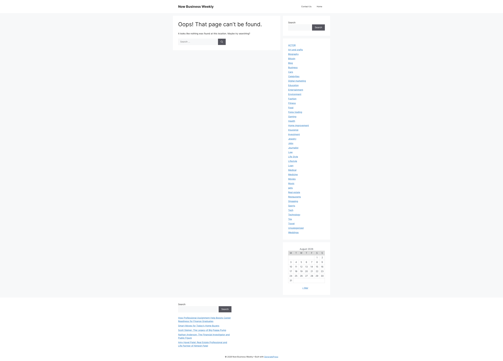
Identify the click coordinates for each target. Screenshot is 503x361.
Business (293, 67)
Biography (293, 54)
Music (291, 183)
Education (293, 85)
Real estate (294, 192)
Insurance (293, 130)
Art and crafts (295, 49)
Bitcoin (291, 58)
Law (290, 152)
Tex (290, 219)
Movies (292, 179)
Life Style (293, 156)
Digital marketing (297, 81)
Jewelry (292, 139)
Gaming (292, 116)
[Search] (222, 42)
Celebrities (293, 76)
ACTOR (292, 45)
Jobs (290, 143)
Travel (291, 223)
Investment (294, 134)
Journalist (293, 147)
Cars (290, 72)
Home (319, 6)
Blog (290, 63)
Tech (290, 210)
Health (291, 121)
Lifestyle (292, 161)
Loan (290, 165)
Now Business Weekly (196, 7)
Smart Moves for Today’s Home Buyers (198, 325)
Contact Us (306, 6)
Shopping (293, 201)
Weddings (293, 232)
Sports (291, 205)
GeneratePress (271, 356)
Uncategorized (296, 228)
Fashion (292, 98)
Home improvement (298, 125)
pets (290, 188)
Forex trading (295, 112)
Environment (294, 94)
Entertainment (295, 90)
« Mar (305, 288)
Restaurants (294, 197)
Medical (292, 170)
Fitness (292, 103)
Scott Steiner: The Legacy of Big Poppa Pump (202, 330)
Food (290, 107)
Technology (294, 214)
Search (292, 22)
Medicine (293, 174)
